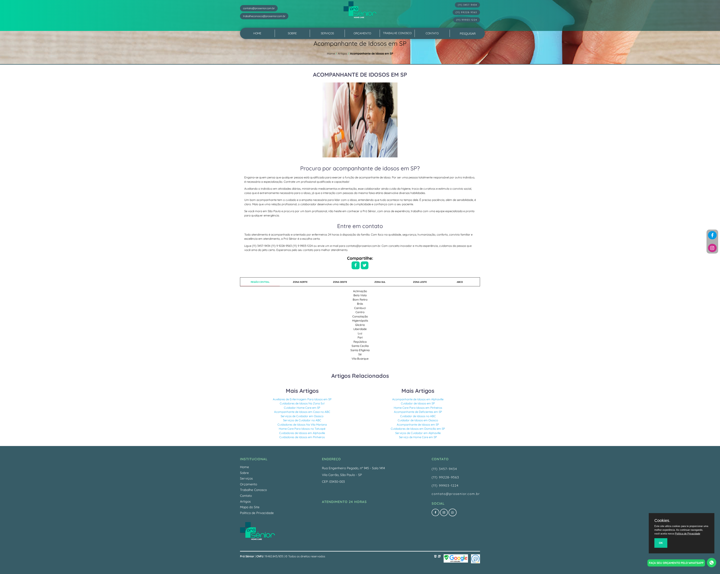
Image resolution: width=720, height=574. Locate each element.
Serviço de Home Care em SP (418, 437)
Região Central (260, 282)
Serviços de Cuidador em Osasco (302, 416)
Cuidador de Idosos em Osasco (418, 420)
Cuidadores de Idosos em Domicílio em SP (418, 428)
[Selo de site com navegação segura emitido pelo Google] (456, 559)
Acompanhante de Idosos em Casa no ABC (302, 412)
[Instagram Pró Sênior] (712, 248)
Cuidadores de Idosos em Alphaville (302, 433)
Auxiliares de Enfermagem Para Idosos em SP (302, 399)
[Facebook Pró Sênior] (712, 235)
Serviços (327, 33)
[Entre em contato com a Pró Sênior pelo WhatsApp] (452, 512)
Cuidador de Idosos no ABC (418, 416)
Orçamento (362, 33)
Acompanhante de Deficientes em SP (418, 412)
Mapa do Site (250, 507)
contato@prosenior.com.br (456, 494)
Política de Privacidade (257, 513)
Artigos (245, 501)
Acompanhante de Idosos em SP (418, 424)
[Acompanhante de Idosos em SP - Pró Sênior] (360, 14)
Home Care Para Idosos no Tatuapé (302, 428)
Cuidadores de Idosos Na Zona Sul (302, 403)
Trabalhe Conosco (397, 33)
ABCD (460, 282)
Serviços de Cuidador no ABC (302, 420)
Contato (432, 33)
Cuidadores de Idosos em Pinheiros (302, 437)
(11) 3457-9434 (444, 469)
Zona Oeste (340, 282)
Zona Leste (420, 282)
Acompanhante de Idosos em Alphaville (417, 399)
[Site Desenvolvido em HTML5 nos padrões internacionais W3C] (436, 556)
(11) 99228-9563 (445, 477)
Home (257, 33)
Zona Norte (300, 282)
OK (661, 542)
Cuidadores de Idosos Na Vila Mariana (302, 424)
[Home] (257, 539)
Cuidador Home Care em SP (302, 407)
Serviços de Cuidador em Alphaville (418, 433)
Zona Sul (380, 282)
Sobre (292, 33)
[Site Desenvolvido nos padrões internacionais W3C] (439, 556)
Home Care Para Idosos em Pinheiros (418, 407)
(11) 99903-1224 (445, 485)
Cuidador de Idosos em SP (418, 403)
